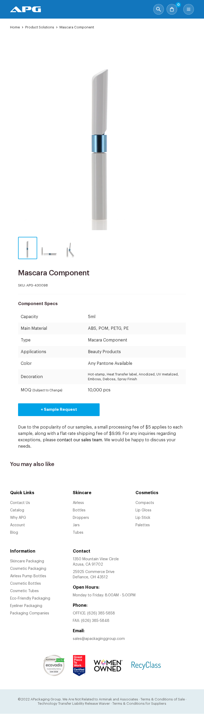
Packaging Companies (29, 613)
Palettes (142, 525)
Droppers (81, 518)
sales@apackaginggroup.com (99, 639)
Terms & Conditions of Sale (163, 699)
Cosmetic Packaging (28, 569)
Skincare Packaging (27, 561)
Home (15, 27)
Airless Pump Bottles (28, 576)
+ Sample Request (59, 410)
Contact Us (20, 503)
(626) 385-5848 (95, 621)
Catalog (17, 510)
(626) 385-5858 (101, 613)
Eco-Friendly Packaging (30, 598)
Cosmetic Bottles (25, 583)
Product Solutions (39, 27)
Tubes (78, 533)
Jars (76, 525)
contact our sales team (79, 440)
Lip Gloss (143, 510)
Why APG (18, 518)
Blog (14, 533)
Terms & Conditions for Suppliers (139, 703)
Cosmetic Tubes (24, 591)
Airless (78, 503)
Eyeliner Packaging (26, 606)
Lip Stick (142, 518)
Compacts (144, 503)
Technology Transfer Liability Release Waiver (74, 703)
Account (17, 525)
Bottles (79, 510)
